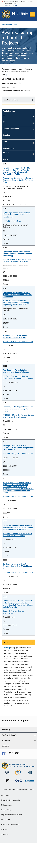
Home (3, 24)
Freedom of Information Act (10, 824)
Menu (32, 14)
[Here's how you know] (18, 3)
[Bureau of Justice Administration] (7, 774)
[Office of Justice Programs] (6, 14)
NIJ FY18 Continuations (12, 221)
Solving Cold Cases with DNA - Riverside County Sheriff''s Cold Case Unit (17, 566)
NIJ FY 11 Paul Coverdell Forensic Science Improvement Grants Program (18, 377)
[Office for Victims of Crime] (18, 782)
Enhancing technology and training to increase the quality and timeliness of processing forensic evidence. (18, 527)
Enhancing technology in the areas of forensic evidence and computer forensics (18, 409)
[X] (10, 754)
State (5, 142)
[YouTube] (17, 754)
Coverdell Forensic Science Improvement (13, 612)
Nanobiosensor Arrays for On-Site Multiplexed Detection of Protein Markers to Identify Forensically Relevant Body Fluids (16, 171)
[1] (7, 75)
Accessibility (5, 795)
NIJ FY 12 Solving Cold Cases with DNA (18, 341)
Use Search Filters (11, 100)
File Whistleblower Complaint (11, 800)
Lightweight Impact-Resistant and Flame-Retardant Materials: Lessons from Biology (17, 254)
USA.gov (4, 829)
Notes (6, 642)
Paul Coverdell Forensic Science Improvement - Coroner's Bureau (16, 371)
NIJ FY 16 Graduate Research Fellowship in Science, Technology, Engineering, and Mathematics (16, 303)
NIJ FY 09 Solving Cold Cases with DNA (18, 454)
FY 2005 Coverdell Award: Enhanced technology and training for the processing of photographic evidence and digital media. (18, 604)
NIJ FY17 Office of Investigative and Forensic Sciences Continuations (17, 261)
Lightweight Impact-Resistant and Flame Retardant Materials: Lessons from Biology (17, 215)
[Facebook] (4, 754)
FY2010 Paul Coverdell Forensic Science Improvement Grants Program (18, 416)
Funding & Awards (11, 24)
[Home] (20, 14)
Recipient (6, 135)
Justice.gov (5, 834)
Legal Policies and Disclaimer (11, 815)
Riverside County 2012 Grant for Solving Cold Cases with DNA (16, 336)
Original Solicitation (11, 128)
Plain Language (6, 805)
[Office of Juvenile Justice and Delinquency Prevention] (7, 782)
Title (4, 122)
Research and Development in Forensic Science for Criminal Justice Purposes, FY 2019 (18, 180)
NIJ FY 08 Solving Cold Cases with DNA (18, 497)
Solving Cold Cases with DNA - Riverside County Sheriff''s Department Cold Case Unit (18, 448)
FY (18, 116)
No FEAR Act (5, 820)
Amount (6, 153)
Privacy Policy (6, 810)
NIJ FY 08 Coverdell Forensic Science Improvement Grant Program (17, 534)
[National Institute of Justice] (30, 774)
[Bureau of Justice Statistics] (18, 775)
